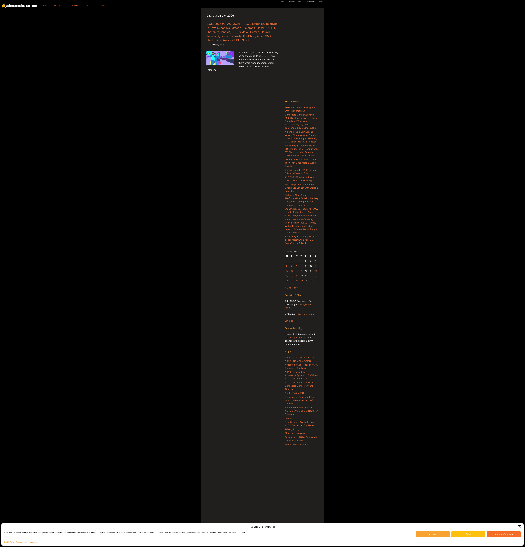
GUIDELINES (291, 1)
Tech (88, 5)
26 (287, 281)
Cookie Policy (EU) (295, 393)
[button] (519, 527)
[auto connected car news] (3, 5)
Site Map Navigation (295, 433)
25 (316, 276)
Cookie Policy (9, 542)
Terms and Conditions (296, 444)
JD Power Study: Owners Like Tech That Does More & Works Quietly (300, 162)
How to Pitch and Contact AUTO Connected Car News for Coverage (301, 410)
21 (297, 276)
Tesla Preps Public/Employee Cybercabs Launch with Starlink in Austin (301, 187)
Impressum (33, 542)
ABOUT (282, 1)
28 (297, 281)
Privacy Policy (21, 542)
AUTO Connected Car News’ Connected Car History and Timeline (299, 385)
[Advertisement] (302, 55)
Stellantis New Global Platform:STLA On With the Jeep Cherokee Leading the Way (302, 198)
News (45, 5)
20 (292, 276)
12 (287, 271)
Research (101, 5)
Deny (468, 534)
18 (316, 271)
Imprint (288, 418)
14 (297, 271)
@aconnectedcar (306, 314)
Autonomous (76, 5)
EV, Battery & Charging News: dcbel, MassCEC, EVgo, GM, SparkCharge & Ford (300, 239)
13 (292, 271)
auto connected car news (21, 5)
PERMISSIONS (311, 1)
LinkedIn (289, 320)
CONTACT (301, 1)
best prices (294, 337)
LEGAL (320, 1)
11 (316, 266)
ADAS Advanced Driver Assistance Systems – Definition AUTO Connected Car (301, 375)
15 (301, 271)
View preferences (504, 534)
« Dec (288, 287)
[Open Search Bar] (521, 5)
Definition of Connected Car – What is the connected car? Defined (300, 400)
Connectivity (57, 5)
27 (292, 281)
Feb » (296, 287)
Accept (432, 534)
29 (302, 281)
